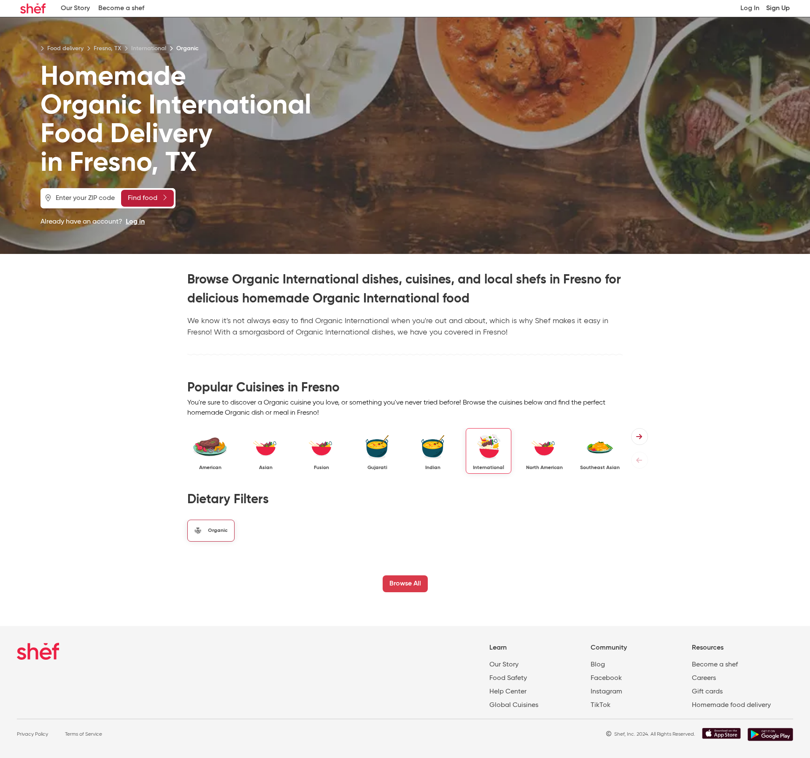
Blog (598, 664)
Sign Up (778, 8)
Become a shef (121, 8)
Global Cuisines (513, 705)
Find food (142, 198)
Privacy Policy (32, 734)
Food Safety (508, 678)
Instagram (606, 691)
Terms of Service (83, 734)
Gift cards (707, 691)
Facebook (606, 678)
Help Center (507, 691)
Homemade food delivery (731, 705)
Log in (135, 221)
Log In (749, 8)
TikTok (600, 705)
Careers (704, 678)
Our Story (75, 8)
